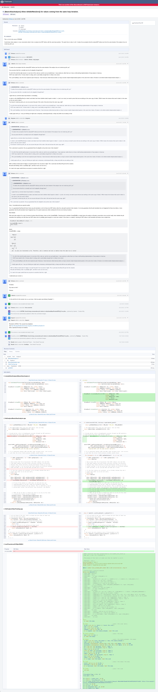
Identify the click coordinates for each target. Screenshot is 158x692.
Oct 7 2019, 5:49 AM (123, 336)
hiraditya (26, 344)
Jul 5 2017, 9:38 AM (121, 295)
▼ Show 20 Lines (52, 380)
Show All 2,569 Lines (41, 540)
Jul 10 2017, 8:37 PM (121, 317)
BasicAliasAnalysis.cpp (14, 362)
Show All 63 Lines (42, 414)
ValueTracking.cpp (12, 364)
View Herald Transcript (38, 342)
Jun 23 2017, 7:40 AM (121, 122)
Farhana (11, 19)
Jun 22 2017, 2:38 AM (123, 118)
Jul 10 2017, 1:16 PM (123, 311)
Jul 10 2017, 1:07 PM (123, 307)
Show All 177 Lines (42, 380)
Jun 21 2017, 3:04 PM (123, 57)
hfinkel (21, 27)
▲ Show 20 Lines (33, 414)
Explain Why (81, 311)
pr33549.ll (10, 368)
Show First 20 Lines (33, 380)
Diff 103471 (29, 57)
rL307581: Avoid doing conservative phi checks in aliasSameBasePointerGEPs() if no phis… (40, 32)
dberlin (22, 25)
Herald (12, 342)
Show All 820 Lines (41, 505)
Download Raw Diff (138, 23)
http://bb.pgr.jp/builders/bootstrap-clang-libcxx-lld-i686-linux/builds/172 (27, 325)
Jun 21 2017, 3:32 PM (121, 63)
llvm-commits (28, 307)
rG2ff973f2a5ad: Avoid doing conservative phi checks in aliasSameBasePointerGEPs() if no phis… (41, 31)
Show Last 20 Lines (50, 414)
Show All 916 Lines (42, 422)
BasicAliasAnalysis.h (13, 358)
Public (13, 14)
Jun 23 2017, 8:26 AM (121, 173)
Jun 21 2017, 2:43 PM (123, 53)
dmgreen (13, 118)
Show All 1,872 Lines (42, 513)
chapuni (13, 317)
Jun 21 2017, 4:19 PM (121, 82)
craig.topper (23, 29)
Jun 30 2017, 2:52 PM (121, 281)
